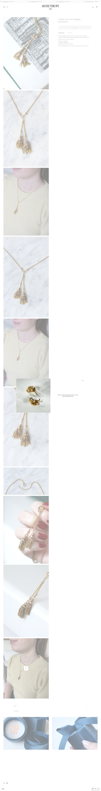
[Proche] (82, 380)
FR (92, 788)
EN (95, 788)
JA (98, 788)
